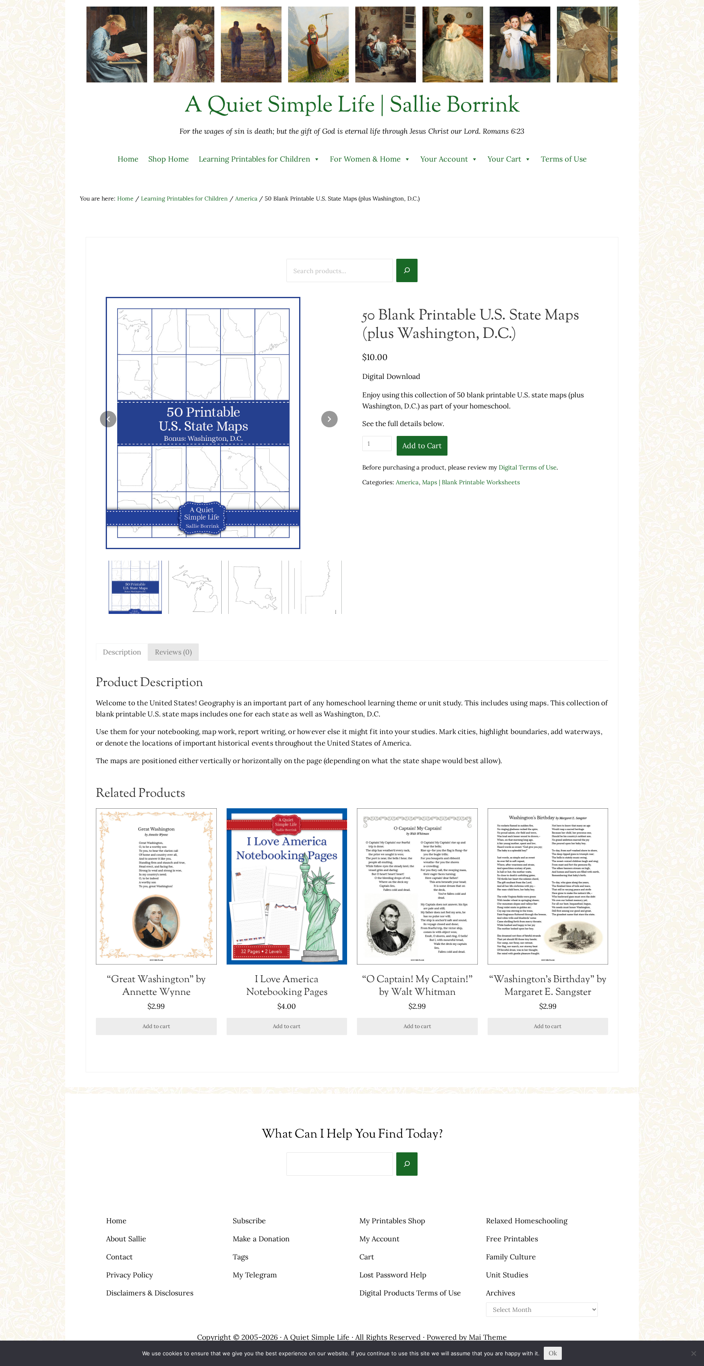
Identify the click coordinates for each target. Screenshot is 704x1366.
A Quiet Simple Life (317, 1337)
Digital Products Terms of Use (410, 1293)
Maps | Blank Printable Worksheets (471, 482)
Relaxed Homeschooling (527, 1220)
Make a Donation (261, 1238)
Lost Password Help (393, 1274)
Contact (119, 1256)
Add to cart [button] (156, 1026)
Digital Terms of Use (527, 467)
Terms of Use (564, 159)
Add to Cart (422, 445)
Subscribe (249, 1220)
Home (128, 159)
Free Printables (512, 1238)
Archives (500, 1293)
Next (329, 419)
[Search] (407, 270)
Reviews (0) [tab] (173, 652)
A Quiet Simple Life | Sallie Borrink (352, 106)
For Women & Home (365, 159)
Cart (366, 1256)
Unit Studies (507, 1274)
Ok (553, 1353)
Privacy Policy (129, 1274)
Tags (240, 1256)
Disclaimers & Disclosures (149, 1293)
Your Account (444, 159)
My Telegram (255, 1274)
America (246, 198)
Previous (108, 419)
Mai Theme (488, 1337)
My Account (379, 1238)
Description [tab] (122, 652)
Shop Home (168, 159)
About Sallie (126, 1238)
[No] (694, 1353)
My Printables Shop (392, 1220)
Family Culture (511, 1256)
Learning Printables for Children (254, 159)
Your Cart (504, 159)
